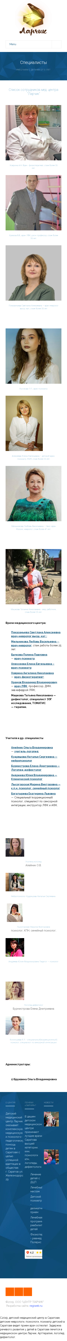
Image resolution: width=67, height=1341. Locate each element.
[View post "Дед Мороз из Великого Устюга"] (51, 1119)
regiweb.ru (36, 1305)
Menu (12, 44)
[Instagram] (10, 1292)
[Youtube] (27, 1292)
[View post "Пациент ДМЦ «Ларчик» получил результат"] (51, 1157)
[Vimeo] (19, 1292)
